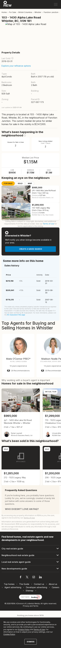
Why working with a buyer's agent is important (26, 380)
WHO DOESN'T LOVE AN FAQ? (22, 509)
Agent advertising (13, 587)
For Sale (8, 183)
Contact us (39, 584)
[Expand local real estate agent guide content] (30, 562)
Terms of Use (48, 224)
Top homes (9, 584)
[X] (27, 577)
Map (30, 183)
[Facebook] (20, 577)
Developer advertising (36, 587)
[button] (12, 58)
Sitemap (29, 590)
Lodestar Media (33, 603)
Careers (55, 587)
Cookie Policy (9, 634)
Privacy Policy (24, 629)
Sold (20, 183)
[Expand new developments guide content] (30, 568)
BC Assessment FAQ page (16, 315)
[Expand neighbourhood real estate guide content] (30, 555)
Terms (35, 606)
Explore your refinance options (16, 66)
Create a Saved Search (30, 249)
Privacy (26, 606)
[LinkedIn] (40, 577)
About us (53, 584)
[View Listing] (21, 413)
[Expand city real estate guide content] (30, 548)
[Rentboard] (35, 597)
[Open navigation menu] (55, 4)
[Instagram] (33, 577)
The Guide (24, 584)
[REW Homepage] (8, 4)
